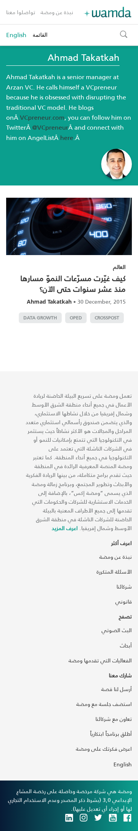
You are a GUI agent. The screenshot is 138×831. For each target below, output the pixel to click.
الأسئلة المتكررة (114, 571)
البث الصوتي (117, 630)
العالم (119, 267)
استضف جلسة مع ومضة (104, 704)
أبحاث (126, 645)
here (66, 137)
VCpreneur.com (42, 117)
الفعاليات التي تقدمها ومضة (100, 660)
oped (76, 317)
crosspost (107, 317)
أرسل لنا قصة (116, 689)
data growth (40, 317)
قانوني (123, 601)
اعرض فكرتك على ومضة (104, 748)
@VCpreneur (50, 127)
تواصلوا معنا (20, 12)
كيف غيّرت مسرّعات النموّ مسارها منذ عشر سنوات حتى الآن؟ (73, 283)
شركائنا (124, 586)
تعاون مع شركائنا (113, 719)
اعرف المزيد (65, 528)
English (16, 35)
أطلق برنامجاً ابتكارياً (111, 734)
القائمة (40, 34)
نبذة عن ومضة (57, 12)
